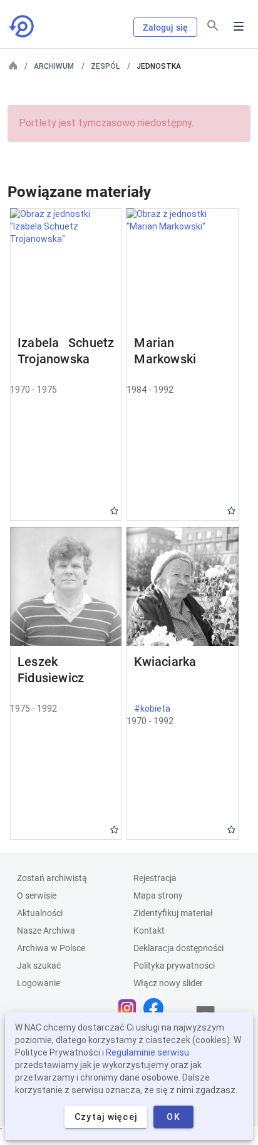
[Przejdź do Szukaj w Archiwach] (23, 26)
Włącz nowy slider (168, 983)
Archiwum (54, 66)
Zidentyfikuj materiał (173, 913)
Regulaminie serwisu (147, 1052)
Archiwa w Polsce (51, 948)
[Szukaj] (213, 25)
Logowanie (38, 983)
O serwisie (36, 895)
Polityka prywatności (174, 966)
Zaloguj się (165, 28)
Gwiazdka (114, 510)
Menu (238, 26)
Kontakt (149, 931)
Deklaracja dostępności (178, 948)
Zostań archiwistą (52, 878)
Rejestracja (155, 878)
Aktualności (40, 913)
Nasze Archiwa (46, 931)
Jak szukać (39, 966)
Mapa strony (158, 895)
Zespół (105, 66)
